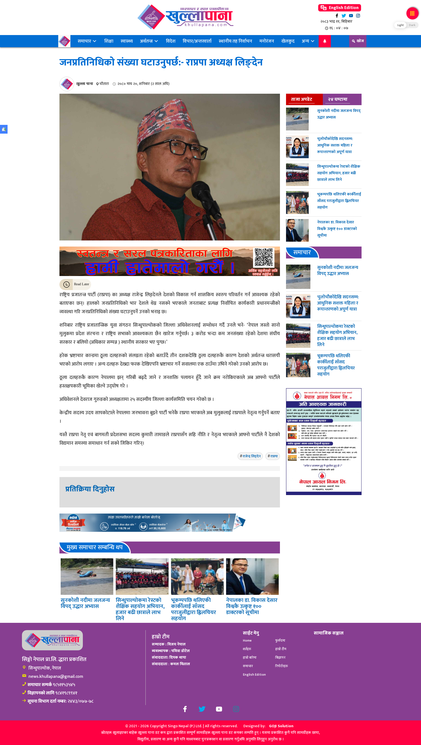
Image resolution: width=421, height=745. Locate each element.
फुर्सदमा (280, 640)
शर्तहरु (247, 649)
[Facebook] (337, 15)
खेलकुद (288, 41)
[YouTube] (351, 15)
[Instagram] (358, 15)
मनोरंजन (266, 41)
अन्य (306, 41)
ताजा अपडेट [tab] (301, 99)
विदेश (170, 41)
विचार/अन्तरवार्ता (197, 41)
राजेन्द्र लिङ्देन (252, 456)
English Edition (343, 7)
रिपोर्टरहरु (281, 666)
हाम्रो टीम (280, 649)
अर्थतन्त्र (147, 41)
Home (247, 640)
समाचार (85, 41)
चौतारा (104, 84)
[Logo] (185, 17)
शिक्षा (108, 41)
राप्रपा (274, 456)
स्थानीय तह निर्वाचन (235, 41)
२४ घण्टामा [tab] (337, 99)
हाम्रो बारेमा (250, 657)
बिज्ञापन (280, 657)
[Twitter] (344, 15)
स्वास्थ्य (127, 41)
